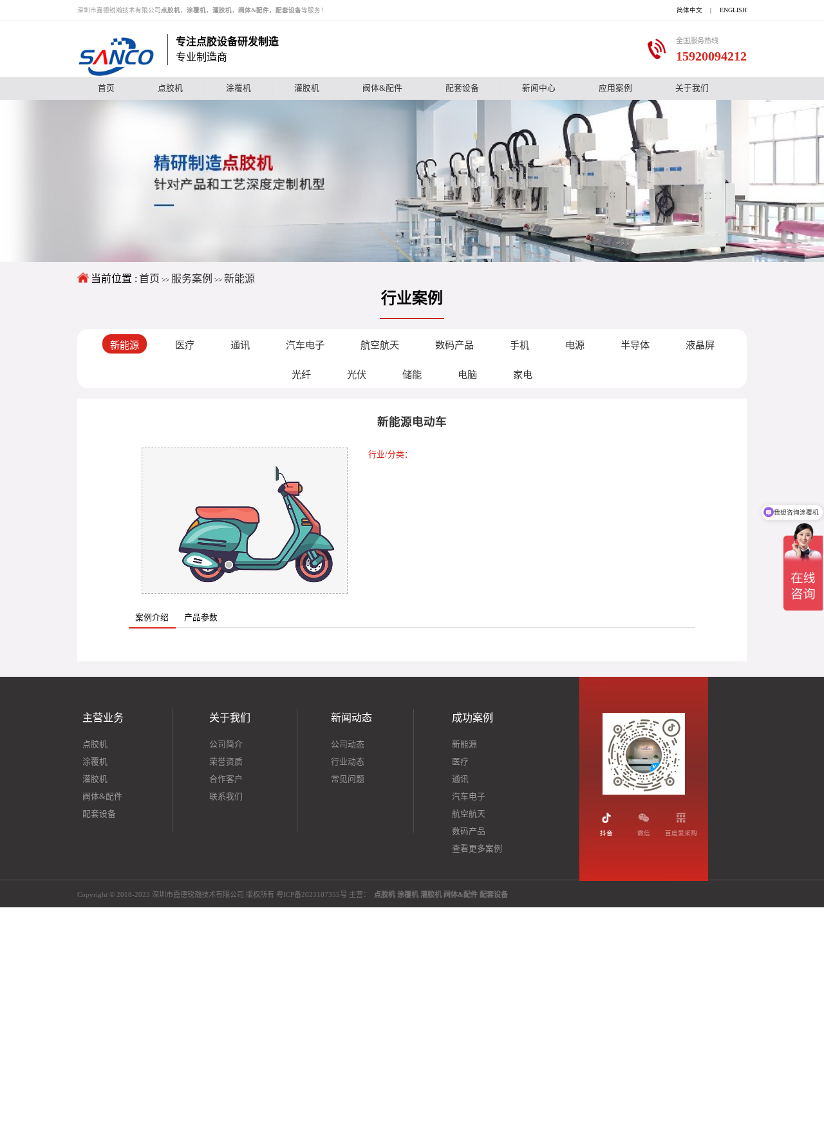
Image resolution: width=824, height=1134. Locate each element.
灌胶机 (306, 88)
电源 (575, 344)
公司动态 (347, 744)
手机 (519, 344)
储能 (412, 374)
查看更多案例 (477, 848)
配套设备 (462, 88)
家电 (522, 374)
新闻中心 (539, 88)
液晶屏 (700, 344)
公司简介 (226, 744)
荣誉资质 (226, 761)
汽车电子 (305, 344)
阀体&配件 (382, 88)
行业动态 (347, 761)
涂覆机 (238, 88)
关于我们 (692, 88)
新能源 (239, 278)
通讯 (240, 344)
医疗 (184, 344)
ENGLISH (733, 10)
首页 (106, 88)
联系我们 (226, 796)
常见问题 (347, 779)
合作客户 (226, 779)
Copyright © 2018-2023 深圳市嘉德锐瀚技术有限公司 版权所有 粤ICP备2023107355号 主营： (292, 894)
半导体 (635, 344)
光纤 (301, 374)
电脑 (467, 374)
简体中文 (689, 10)
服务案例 (191, 278)
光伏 (356, 374)
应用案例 (615, 88)
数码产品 (454, 344)
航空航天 (379, 344)
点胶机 (170, 88)
